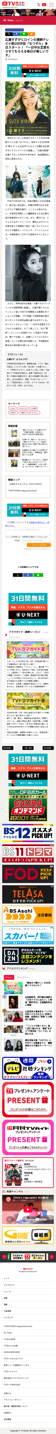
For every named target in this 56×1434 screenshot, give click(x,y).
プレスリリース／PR (14, 30)
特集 (5, 1298)
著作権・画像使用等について (15, 1406)
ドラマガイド (9, 1284)
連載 (5, 1304)
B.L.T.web (8, 1332)
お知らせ (7, 1393)
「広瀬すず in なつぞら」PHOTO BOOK (25, 484)
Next (51, 1257)
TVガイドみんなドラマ (13, 1358)
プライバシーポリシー (13, 1399)
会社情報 (7, 1419)
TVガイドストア (10, 1371)
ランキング (8, 1317)
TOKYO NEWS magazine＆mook (22, 490)
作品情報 (7, 1310)
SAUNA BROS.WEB (12, 1352)
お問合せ (7, 1412)
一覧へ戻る (28, 747)
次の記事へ (48, 747)
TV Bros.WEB (9, 1339)
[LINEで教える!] (24, 34)
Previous (4, 1257)
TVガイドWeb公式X (12, 1384)
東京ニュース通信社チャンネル (16, 1365)
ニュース (7, 1291)
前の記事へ (7, 747)
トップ (6, 1278)
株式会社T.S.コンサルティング (16, 1378)
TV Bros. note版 (11, 1345)
